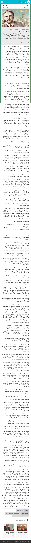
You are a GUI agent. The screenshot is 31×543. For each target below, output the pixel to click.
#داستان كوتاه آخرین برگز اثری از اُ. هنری (12, 513)
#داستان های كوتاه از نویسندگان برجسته (20, 516)
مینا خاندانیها (20, 511)
